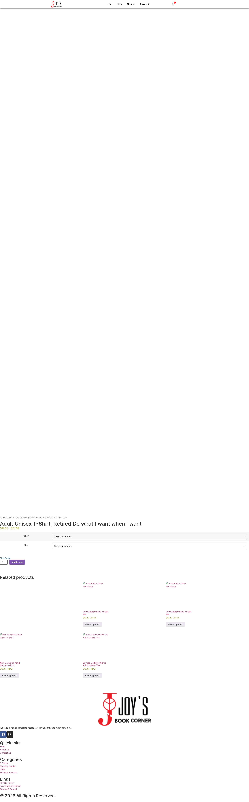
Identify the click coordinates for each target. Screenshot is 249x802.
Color (26, 536)
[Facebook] (3, 734)
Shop (119, 4)
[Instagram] (9, 734)
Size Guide (5, 558)
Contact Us (145, 4)
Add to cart (17, 562)
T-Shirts (10, 518)
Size (26, 545)
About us (131, 4)
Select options (92, 624)
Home (109, 4)
